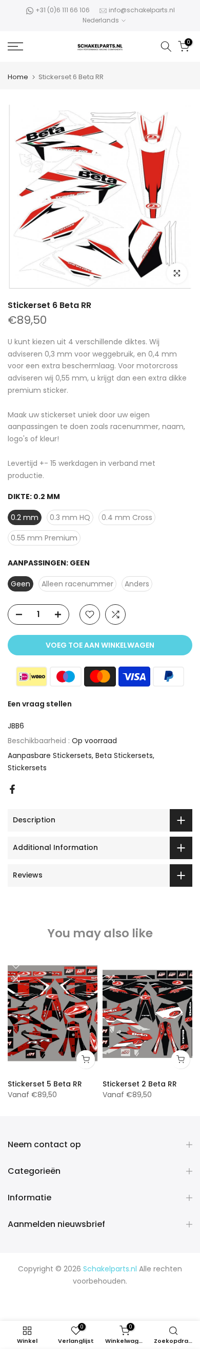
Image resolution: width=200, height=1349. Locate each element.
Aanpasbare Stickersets (50, 755)
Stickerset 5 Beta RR (45, 1083)
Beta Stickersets (124, 755)
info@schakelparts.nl (142, 10)
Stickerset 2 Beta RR (140, 1083)
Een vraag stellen (40, 704)
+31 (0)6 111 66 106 (62, 10)
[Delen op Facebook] (12, 789)
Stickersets (27, 768)
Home (18, 77)
